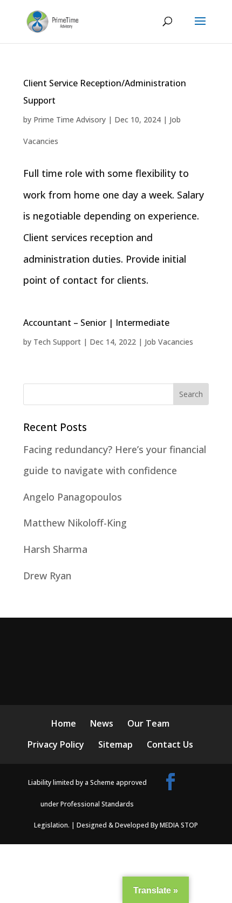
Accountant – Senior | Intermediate (96, 323)
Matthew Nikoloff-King (75, 522)
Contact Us (170, 744)
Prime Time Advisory (69, 119)
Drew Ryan (47, 575)
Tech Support (57, 342)
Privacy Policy (56, 744)
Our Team (148, 723)
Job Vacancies (169, 342)
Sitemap (115, 744)
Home (63, 723)
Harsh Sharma (55, 549)
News (101, 723)
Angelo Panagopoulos (72, 496)
